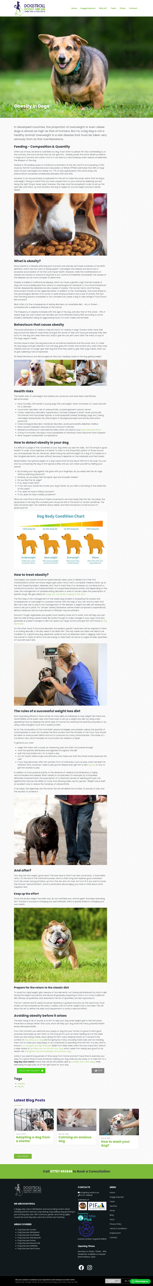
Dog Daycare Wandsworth (29, 1237)
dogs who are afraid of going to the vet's (65, 594)
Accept (112, 1281)
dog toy (91, 764)
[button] (140, 1281)
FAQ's (112, 1219)
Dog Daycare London (27, 1229)
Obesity (21, 1083)
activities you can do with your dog (46, 1048)
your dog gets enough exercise (36, 1045)
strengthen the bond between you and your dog (47, 1051)
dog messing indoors (91, 429)
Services (113, 1206)
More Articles (22, 1156)
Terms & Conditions (118, 1228)
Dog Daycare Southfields (28, 1235)
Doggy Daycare (88, 8)
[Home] (29, 2)
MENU (113, 1187)
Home (74, 8)
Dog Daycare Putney (27, 1240)
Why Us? (103, 8)
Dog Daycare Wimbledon (29, 1232)
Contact (133, 8)
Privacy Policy (116, 1224)
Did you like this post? (29, 1070)
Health (21, 1086)
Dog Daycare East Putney (29, 1248)
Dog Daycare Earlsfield (27, 1246)
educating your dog (33, 1040)
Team (113, 8)
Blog (112, 1215)
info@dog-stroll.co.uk (89, 1192)
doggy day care (23, 1209)
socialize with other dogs (83, 1061)
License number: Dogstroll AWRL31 (92, 1239)
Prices (122, 8)
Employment (115, 1233)
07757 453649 (61, 1171)
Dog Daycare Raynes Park (29, 1243)
